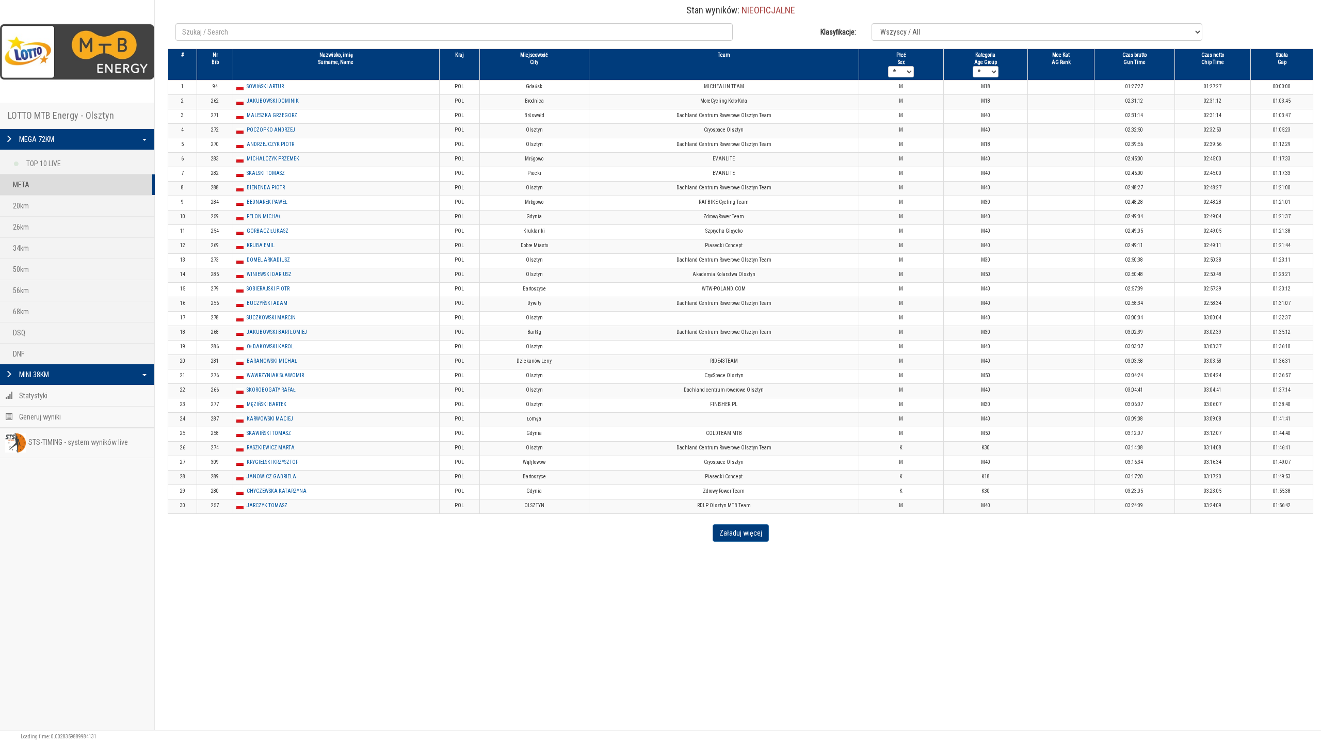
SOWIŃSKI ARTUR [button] (265, 86)
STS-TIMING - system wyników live (78, 442)
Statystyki (32, 396)
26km (21, 227)
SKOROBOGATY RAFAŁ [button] (271, 390)
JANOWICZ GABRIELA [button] (271, 476)
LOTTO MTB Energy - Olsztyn (61, 115)
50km (21, 269)
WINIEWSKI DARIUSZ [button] (269, 274)
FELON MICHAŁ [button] (264, 216)
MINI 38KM (33, 374)
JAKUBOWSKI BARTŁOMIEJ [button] (277, 332)
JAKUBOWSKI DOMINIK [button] (273, 101)
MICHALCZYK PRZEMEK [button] (273, 158)
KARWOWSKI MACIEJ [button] (270, 419)
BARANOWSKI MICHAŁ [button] (272, 361)
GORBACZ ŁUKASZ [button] (267, 231)
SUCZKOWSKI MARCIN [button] (271, 317)
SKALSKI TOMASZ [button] (266, 173)
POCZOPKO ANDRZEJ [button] (271, 130)
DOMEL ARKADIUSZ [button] (268, 260)
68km (21, 312)
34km (21, 248)
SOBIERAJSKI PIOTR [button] (268, 289)
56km (21, 290)
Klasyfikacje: (838, 32)
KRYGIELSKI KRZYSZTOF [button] (272, 462)
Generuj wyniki (39, 417)
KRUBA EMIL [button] (261, 245)
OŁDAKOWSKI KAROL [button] (270, 346)
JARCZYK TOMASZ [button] (267, 505)
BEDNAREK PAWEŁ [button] (267, 202)
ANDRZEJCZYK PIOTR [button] (270, 144)
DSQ (19, 333)
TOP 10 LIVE (43, 163)
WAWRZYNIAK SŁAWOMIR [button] (275, 375)
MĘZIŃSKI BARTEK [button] (266, 404)
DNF (18, 354)
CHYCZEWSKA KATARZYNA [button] (277, 491)
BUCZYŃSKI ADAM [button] (267, 303)
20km (21, 206)
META (21, 185)
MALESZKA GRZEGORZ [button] (272, 115)
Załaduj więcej (740, 533)
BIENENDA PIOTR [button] (266, 187)
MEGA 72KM (36, 139)
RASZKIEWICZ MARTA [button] (271, 447)
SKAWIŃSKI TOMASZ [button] (269, 433)
